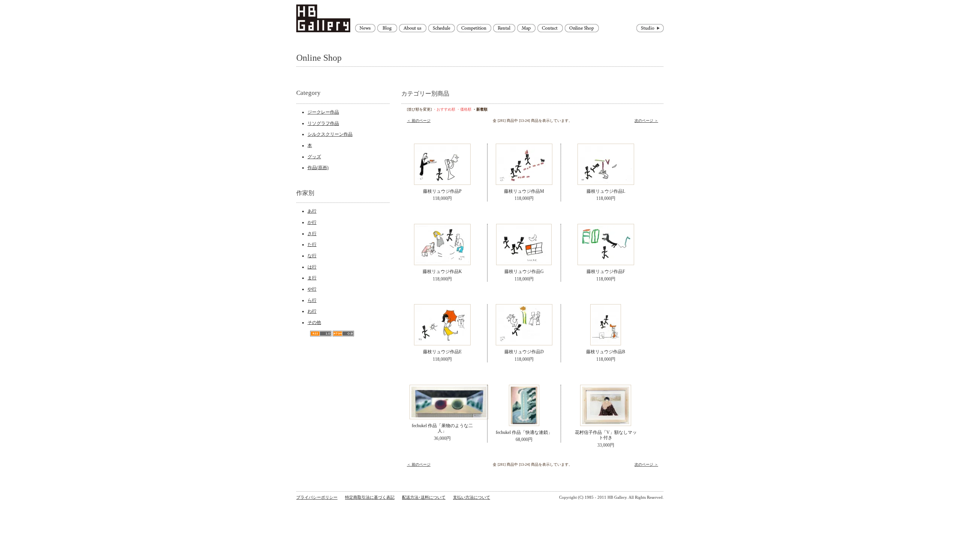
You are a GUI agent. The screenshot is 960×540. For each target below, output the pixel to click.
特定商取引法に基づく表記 (369, 497)
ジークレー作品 (323, 112)
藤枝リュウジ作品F (605, 271)
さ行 (312, 233)
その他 (314, 322)
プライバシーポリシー (317, 497)
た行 (312, 244)
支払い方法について (471, 497)
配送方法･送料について (424, 497)
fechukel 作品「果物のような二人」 (442, 428)
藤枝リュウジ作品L (605, 191)
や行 (312, 289)
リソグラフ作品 (323, 123)
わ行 (312, 311)
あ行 (312, 211)
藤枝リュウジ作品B (605, 351)
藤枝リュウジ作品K (442, 271)
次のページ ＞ (646, 120)
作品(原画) (318, 167)
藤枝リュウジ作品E (442, 351)
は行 (312, 267)
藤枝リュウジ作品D (524, 351)
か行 (312, 222)
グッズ (314, 156)
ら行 (312, 300)
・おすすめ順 (444, 109)
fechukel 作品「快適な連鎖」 (524, 432)
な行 (312, 255)
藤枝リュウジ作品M (524, 191)
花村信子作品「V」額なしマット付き (606, 435)
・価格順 (463, 109)
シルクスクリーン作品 (330, 134)
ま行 (312, 277)
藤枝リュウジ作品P (442, 191)
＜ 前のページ (418, 120)
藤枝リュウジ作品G (524, 271)
